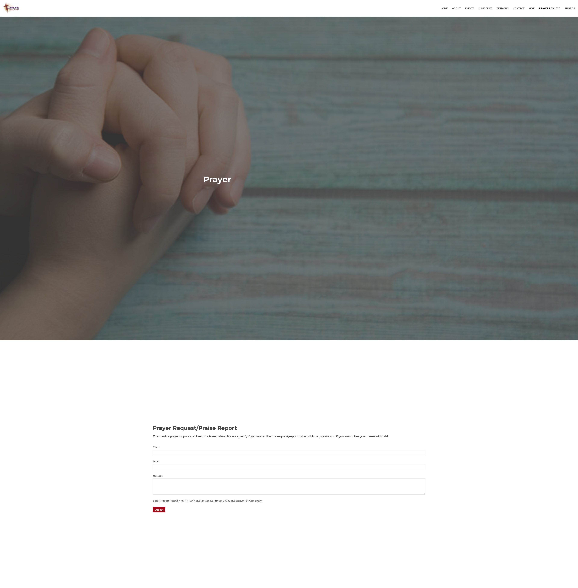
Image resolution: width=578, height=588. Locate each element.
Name (156, 447)
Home (444, 8)
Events (469, 8)
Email (156, 461)
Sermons (502, 8)
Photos (570, 8)
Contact (519, 8)
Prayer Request (549, 8)
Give (531, 8)
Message (158, 476)
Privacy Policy (222, 500)
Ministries (485, 8)
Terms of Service (245, 500)
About (456, 8)
